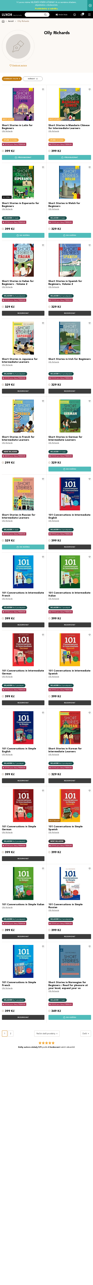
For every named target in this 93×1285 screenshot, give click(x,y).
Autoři (11, 21)
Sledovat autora (19, 65)
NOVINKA (7, 197)
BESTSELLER (54, 820)
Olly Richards (7, 131)
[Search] (45, 14)
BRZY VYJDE (8, 119)
